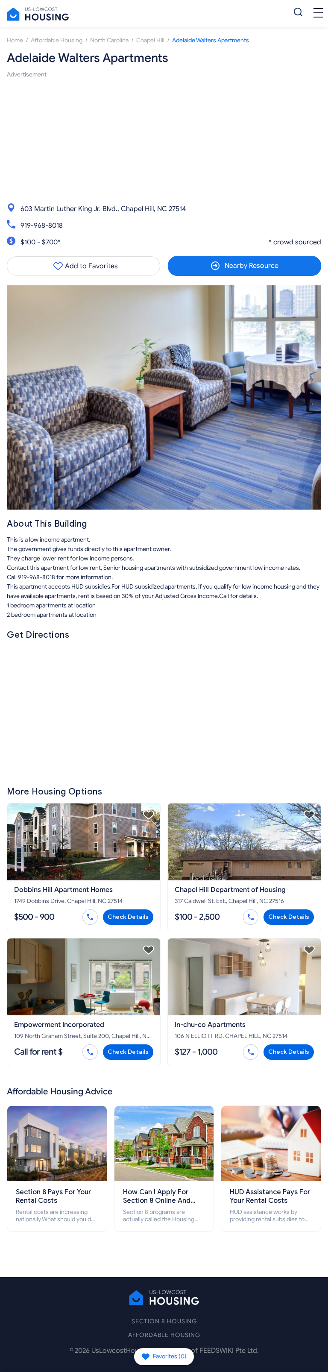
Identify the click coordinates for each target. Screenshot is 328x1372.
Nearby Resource (251, 265)
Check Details (128, 917)
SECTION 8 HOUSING (164, 1321)
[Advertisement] (164, 139)
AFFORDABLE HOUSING (164, 1335)
